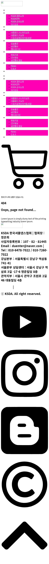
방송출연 (14, 43)
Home (9, 10)
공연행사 (14, 46)
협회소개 (9, 12)
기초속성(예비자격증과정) (21, 37)
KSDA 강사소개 (17, 21)
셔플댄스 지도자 (17, 35)
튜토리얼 (14, 54)
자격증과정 (10, 29)
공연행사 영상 (16, 60)
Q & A (13, 68)
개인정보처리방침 (26, 287)
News (8, 62)
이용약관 (6, 287)
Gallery (9, 40)
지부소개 (9, 26)
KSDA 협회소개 (17, 15)
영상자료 (9, 51)
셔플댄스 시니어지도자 (20, 32)
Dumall (9, 71)
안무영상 (14, 57)
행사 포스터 (15, 49)
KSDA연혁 (15, 18)
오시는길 (14, 24)
